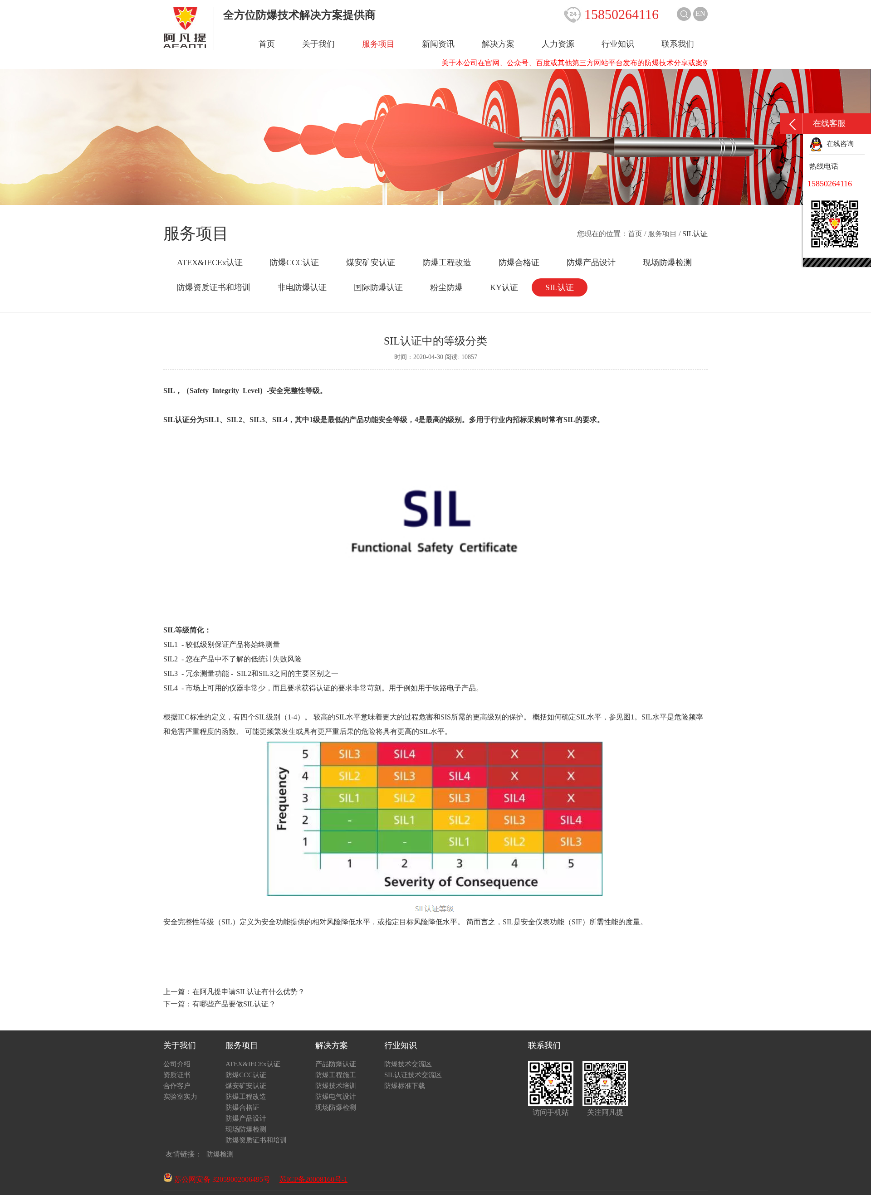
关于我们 (318, 44)
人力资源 (558, 44)
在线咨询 (838, 143)
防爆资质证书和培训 (213, 287)
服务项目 (378, 44)
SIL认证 (559, 287)
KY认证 (504, 287)
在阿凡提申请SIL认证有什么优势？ (248, 992)
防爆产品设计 (591, 262)
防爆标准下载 (404, 1085)
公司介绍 (177, 1064)
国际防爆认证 (378, 287)
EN (700, 13)
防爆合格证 (519, 262)
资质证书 (177, 1074)
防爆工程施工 (335, 1074)
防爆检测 (220, 1154)
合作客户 (177, 1085)
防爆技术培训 (335, 1085)
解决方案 (498, 44)
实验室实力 (180, 1096)
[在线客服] (791, 123)
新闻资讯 (438, 44)
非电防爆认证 (302, 287)
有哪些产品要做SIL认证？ (234, 1004)
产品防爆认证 (335, 1064)
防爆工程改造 (446, 262)
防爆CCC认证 (294, 262)
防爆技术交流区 (408, 1064)
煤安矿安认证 (370, 262)
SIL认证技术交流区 (413, 1074)
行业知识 (618, 44)
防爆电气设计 (335, 1096)
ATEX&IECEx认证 (210, 262)
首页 (267, 44)
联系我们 (677, 44)
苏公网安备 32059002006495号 (221, 1179)
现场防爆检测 (667, 262)
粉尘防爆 (446, 287)
